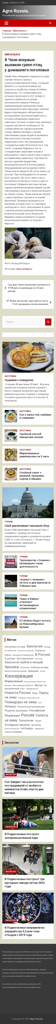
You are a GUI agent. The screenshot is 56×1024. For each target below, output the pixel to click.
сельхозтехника (13, 731)
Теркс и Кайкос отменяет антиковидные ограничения (29, 603)
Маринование (14, 681)
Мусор (38, 685)
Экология (36, 725)
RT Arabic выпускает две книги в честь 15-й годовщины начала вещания (27, 302)
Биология (35, 646)
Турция (38, 721)
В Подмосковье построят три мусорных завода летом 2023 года (25, 882)
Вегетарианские (25, 658)
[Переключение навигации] (6, 23)
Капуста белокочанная (15, 671)
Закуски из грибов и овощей (24, 662)
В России (42, 654)
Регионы (10, 706)
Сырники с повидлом (19, 380)
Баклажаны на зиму (15, 646)
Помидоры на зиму (21, 702)
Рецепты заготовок (16, 710)
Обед (34, 693)
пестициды (27, 728)
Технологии (26, 720)
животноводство (12, 728)
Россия (27, 715)
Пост (40, 703)
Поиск (48, 321)
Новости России (18, 693)
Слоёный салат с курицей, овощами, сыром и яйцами (31, 475)
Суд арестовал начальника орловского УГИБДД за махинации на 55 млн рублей (29, 288)
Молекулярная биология (35, 681)
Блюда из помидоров (23, 655)
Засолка (12, 667)
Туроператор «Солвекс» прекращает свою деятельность (35, 563)
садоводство (39, 729)
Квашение (33, 671)
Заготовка (10, 376)
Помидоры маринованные (28, 698)
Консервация (19, 676)
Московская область (23, 685)
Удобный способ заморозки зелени (31, 435)
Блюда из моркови (26, 651)
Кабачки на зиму (40, 667)
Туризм (9, 522)
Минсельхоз (12, 54)
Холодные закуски (17, 724)
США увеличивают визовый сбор (27, 525)
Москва (8, 685)
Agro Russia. (15, 11)
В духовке (10, 658)
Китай (42, 671)
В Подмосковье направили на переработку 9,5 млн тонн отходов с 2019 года (24, 931)
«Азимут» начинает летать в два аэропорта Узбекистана (34, 582)
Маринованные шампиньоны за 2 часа (34, 455)
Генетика (38, 659)
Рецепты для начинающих (31, 706)
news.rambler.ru (24, 269)
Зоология (24, 667)
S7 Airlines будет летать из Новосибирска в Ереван (35, 624)
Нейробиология (32, 689)
